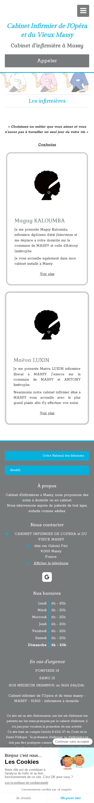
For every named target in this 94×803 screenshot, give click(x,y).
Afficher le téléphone (51, 563)
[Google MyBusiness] (47, 577)
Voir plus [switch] (47, 274)
